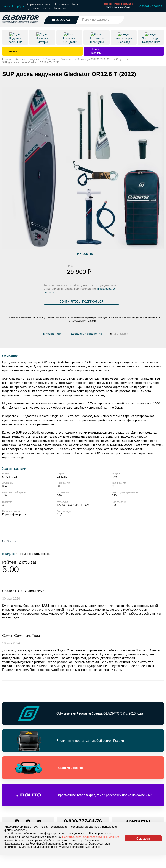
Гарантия (60, 8)
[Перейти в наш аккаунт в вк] (17, 821)
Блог (75, 4)
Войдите (8, 554)
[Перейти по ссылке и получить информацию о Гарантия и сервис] (83, 767)
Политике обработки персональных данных (90, 836)
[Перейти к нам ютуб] (39, 821)
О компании (61, 4)
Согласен (143, 838)
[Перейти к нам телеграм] (28, 821)
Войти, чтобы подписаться (81, 301)
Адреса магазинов (39, 4)
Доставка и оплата (39, 8)
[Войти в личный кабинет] (148, 19)
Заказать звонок (150, 6)
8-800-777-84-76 (118, 7)
